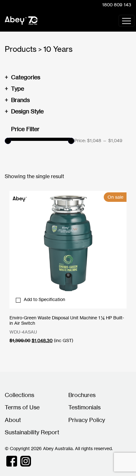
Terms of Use (22, 407)
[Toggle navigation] (126, 21)
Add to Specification (44, 299)
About (13, 419)
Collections (19, 394)
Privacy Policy (86, 419)
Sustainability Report (32, 432)
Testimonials (84, 407)
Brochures (82, 394)
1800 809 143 (116, 4)
